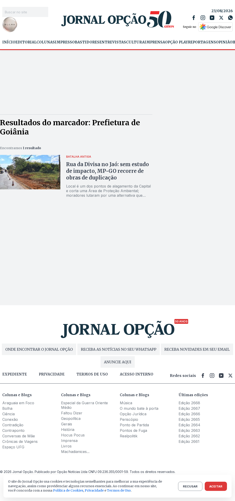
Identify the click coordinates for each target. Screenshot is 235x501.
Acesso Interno (136, 374)
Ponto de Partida (134, 425)
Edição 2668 (189, 403)
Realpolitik (128, 436)
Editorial (25, 42)
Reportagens (202, 42)
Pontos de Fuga (133, 430)
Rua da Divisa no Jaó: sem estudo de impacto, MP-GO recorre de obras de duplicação (107, 171)
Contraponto (13, 430)
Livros (66, 446)
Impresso (65, 42)
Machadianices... (75, 451)
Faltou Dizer (71, 413)
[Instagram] (203, 17)
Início (8, 42)
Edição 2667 (189, 408)
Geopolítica (71, 418)
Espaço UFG (13, 447)
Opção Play (176, 42)
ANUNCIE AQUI (117, 362)
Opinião (224, 42)
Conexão (10, 419)
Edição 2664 (189, 425)
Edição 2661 (189, 441)
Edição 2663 (189, 430)
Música (126, 403)
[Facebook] (193, 17)
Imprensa (155, 42)
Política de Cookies (68, 490)
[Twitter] (221, 17)
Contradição (12, 425)
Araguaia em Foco (18, 403)
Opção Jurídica (133, 414)
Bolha (7, 408)
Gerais (66, 424)
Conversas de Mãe (18, 436)
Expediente (14, 374)
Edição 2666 (189, 414)
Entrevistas (112, 42)
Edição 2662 (189, 436)
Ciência (8, 414)
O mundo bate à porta (139, 408)
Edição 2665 (189, 419)
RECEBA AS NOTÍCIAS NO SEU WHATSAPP (118, 349)
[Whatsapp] (230, 17)
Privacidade (51, 374)
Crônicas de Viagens (20, 441)
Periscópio (129, 419)
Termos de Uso (119, 490)
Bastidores (87, 42)
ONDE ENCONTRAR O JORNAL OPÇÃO (39, 349)
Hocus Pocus (73, 435)
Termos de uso (92, 374)
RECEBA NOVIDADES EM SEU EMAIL (197, 349)
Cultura (135, 42)
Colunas (45, 42)
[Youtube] (212, 17)
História (67, 429)
